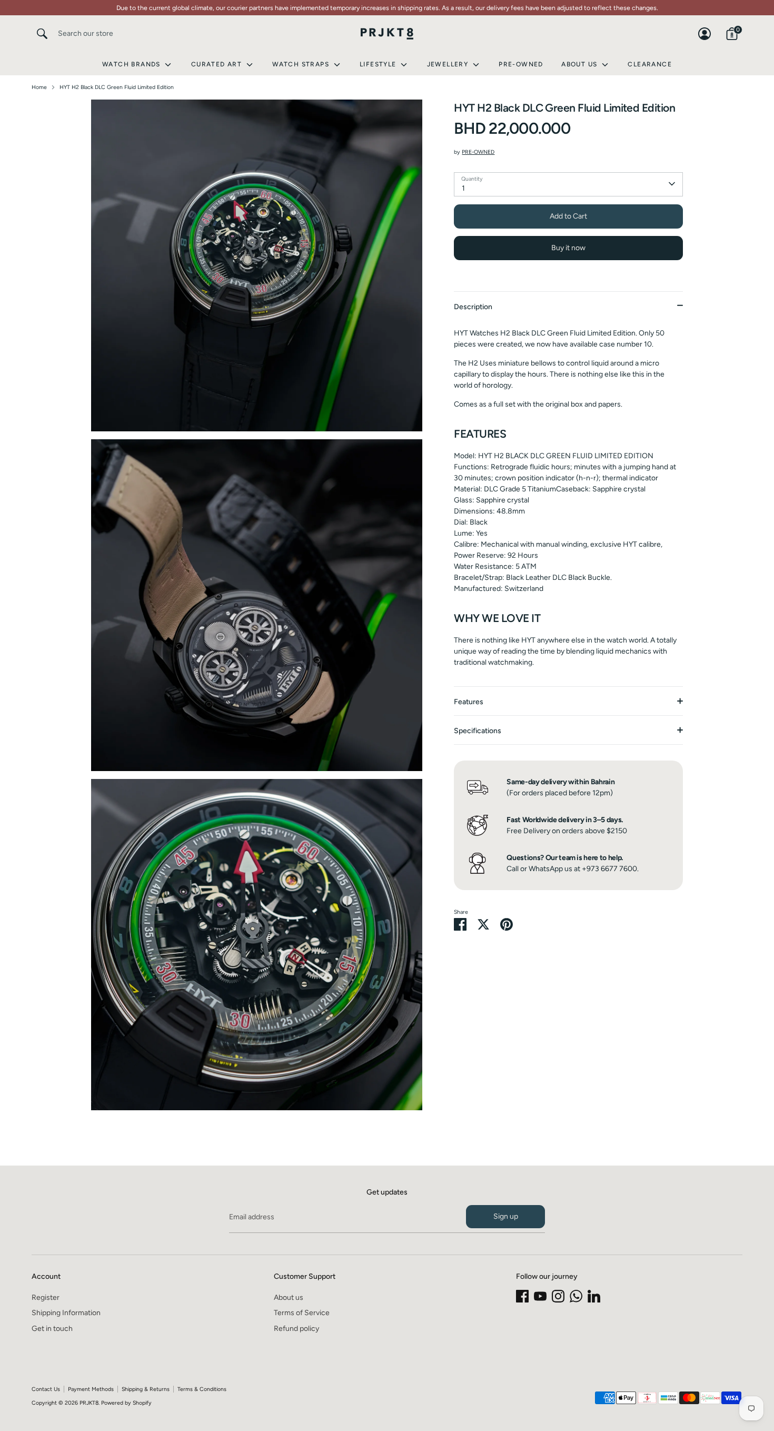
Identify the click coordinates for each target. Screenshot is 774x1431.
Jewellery (449, 64)
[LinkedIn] (594, 1296)
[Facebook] (522, 1296)
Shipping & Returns (146, 1389)
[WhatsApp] (576, 1296)
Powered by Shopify (126, 1402)
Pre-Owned (521, 64)
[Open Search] (42, 33)
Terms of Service (302, 1312)
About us (288, 1297)
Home (39, 87)
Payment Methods (91, 1389)
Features (468, 701)
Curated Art (217, 64)
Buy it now (568, 247)
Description (473, 306)
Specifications (477, 730)
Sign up (505, 1216)
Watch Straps (301, 64)
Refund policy (296, 1328)
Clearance (650, 64)
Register (45, 1297)
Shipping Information (66, 1312)
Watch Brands (132, 64)
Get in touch (52, 1328)
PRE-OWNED (478, 152)
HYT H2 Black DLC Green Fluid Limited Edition (116, 87)
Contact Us (46, 1389)
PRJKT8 (89, 1402)
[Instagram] (558, 1296)
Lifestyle (379, 64)
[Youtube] (540, 1296)
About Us (580, 64)
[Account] (704, 33)
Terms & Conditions (201, 1389)
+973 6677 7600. (610, 868)
